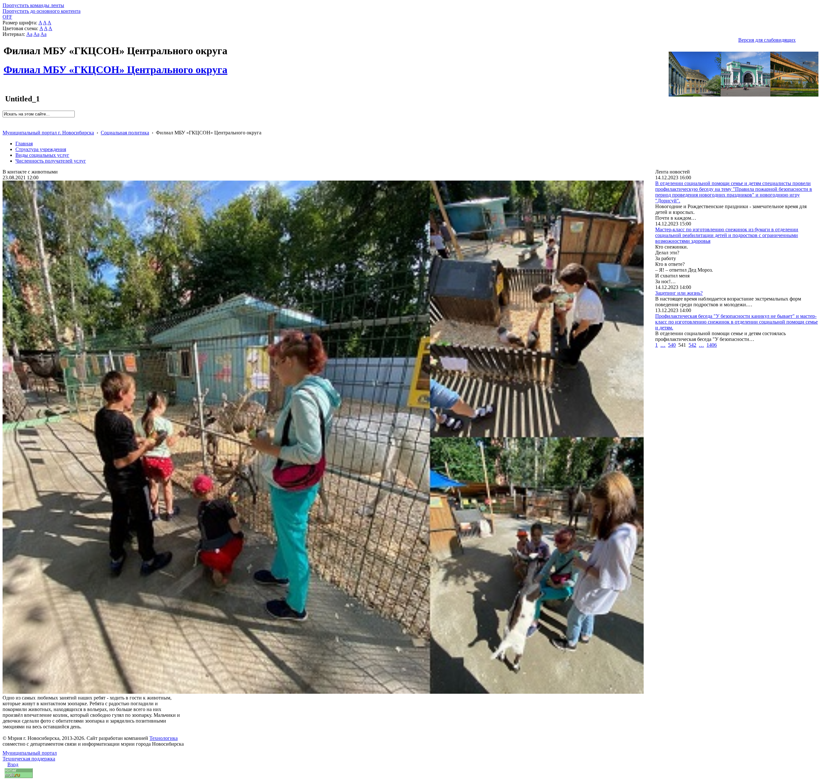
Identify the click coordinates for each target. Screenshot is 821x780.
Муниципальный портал (30, 753)
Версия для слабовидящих (767, 40)
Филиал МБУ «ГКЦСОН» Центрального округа (115, 66)
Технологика (163, 738)
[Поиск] (5, 120)
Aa (29, 34)
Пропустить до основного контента (41, 11)
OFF (7, 17)
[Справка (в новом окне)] (5, 126)
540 (672, 345)
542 (692, 345)
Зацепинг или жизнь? (679, 293)
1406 (712, 345)
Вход (12, 764)
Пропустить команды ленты (33, 5)
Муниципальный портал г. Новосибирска (48, 132)
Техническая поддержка (29, 758)
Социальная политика (125, 132)
